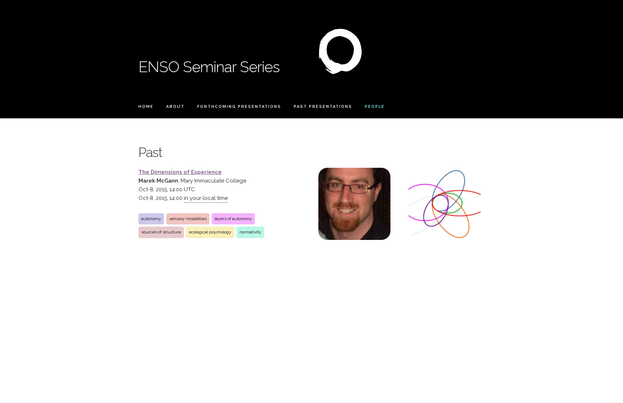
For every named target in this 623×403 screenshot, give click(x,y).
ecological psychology (210, 232)
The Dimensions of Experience (180, 172)
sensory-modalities (188, 218)
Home (146, 106)
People (375, 106)
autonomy (151, 218)
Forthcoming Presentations (239, 106)
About (175, 106)
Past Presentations (323, 106)
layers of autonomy (233, 218)
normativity (250, 232)
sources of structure (161, 232)
